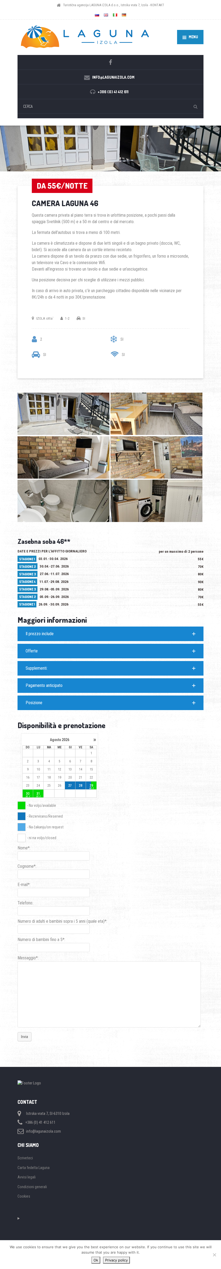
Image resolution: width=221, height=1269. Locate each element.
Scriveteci (25, 1158)
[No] (214, 1254)
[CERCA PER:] (110, 106)
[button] (110, 634)
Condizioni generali (32, 1187)
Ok (96, 1260)
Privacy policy (116, 1260)
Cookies (24, 1196)
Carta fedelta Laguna (34, 1168)
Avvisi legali (27, 1177)
